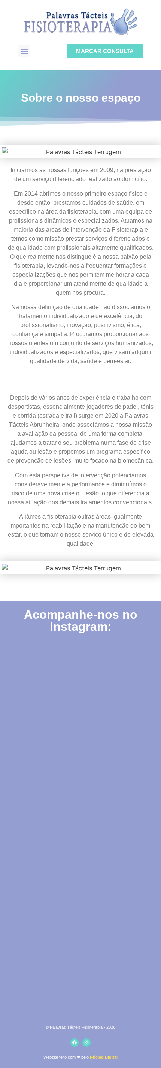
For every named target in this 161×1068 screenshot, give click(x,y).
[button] (24, 51)
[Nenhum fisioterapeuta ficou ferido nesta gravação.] (80, 688)
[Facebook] (74, 1042)
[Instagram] (86, 1042)
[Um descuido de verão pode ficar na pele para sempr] (80, 867)
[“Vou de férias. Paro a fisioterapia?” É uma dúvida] (80, 778)
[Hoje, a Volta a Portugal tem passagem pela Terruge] (80, 957)
